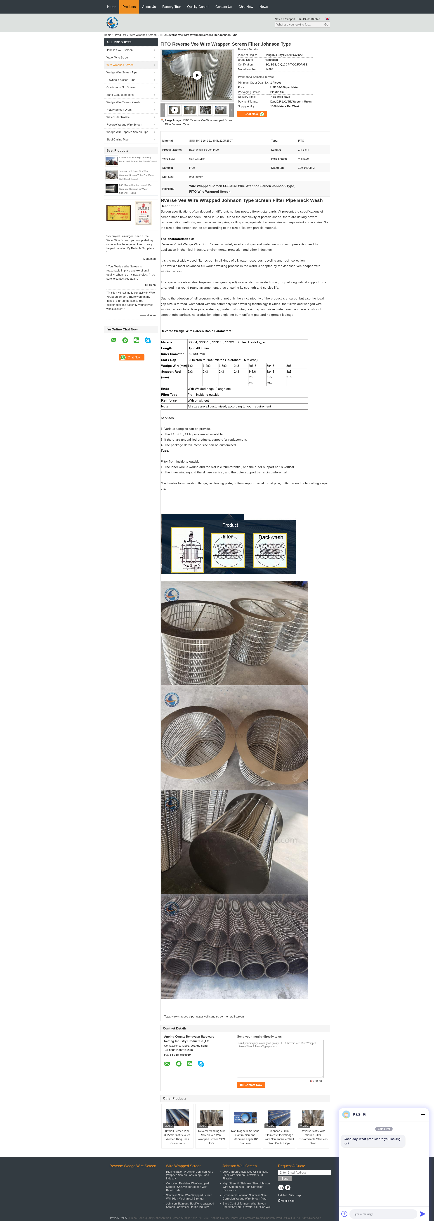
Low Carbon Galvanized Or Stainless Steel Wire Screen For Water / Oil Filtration (245, 1175)
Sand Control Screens (120, 94)
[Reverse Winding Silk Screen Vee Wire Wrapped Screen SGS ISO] (211, 1117)
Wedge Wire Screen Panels (123, 102)
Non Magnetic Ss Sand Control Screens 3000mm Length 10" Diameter (245, 1137)
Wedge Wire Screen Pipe (121, 72)
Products (129, 7)
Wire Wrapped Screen (143, 35)
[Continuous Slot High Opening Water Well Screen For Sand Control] (112, 160)
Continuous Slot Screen (121, 87)
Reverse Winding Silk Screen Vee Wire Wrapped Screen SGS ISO (211, 1137)
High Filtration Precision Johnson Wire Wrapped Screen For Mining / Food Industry (189, 1175)
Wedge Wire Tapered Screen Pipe (127, 132)
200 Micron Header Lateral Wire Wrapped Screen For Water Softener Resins (135, 189)
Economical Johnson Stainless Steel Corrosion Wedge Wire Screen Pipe (245, 1197)
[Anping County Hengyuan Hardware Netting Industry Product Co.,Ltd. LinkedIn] (281, 1188)
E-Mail (282, 1195)
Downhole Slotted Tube (120, 80)
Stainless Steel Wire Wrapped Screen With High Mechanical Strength (189, 1197)
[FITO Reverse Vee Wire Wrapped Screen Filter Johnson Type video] (197, 75)
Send (284, 1178)
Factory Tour (171, 7)
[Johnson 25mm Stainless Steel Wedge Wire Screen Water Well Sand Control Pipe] (279, 1117)
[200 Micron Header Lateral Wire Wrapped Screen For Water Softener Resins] (112, 188)
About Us (149, 7)
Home (111, 7)
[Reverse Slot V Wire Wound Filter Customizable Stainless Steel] (313, 1117)
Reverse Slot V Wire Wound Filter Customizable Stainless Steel (313, 1137)
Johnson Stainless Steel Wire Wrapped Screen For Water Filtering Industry (190, 1205)
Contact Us (223, 7)
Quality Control (198, 7)
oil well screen (235, 1016)
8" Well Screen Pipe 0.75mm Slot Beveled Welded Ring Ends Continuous (177, 1137)
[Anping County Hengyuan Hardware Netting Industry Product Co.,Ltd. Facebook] (287, 1188)
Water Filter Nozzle (118, 117)
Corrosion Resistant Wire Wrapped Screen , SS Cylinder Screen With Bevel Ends (187, 1187)
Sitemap (295, 1195)
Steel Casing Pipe (117, 139)
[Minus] (422, 1114)
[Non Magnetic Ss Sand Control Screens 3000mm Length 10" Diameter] (245, 1117)
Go (326, 24)
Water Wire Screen (118, 57)
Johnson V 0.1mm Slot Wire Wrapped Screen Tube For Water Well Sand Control (136, 175)
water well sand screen (210, 1016)
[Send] (422, 1214)
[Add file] (344, 1214)
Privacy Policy (118, 1218)
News (263, 7)
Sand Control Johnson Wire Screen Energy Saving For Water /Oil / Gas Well (247, 1205)
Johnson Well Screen (119, 50)
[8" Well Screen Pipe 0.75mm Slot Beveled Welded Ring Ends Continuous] (177, 1117)
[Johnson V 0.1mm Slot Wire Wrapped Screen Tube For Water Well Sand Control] (112, 174)
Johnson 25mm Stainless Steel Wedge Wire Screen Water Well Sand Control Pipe (279, 1137)
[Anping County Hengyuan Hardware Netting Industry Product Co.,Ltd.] (113, 22)
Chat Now (245, 6)
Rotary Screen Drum (119, 109)
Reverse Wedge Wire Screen (124, 124)
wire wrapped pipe (183, 1016)
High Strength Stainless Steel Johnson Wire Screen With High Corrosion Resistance (246, 1187)
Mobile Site (288, 1200)
